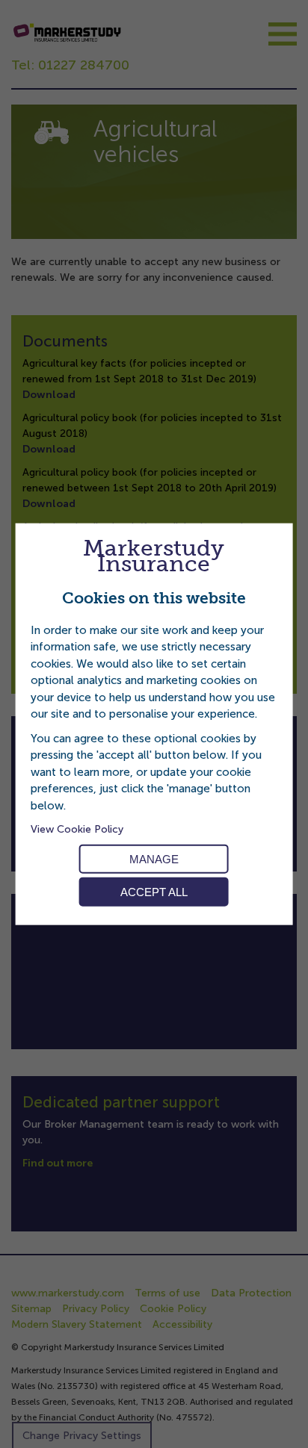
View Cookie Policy (77, 829)
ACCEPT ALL (154, 892)
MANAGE (154, 859)
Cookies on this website (154, 598)
